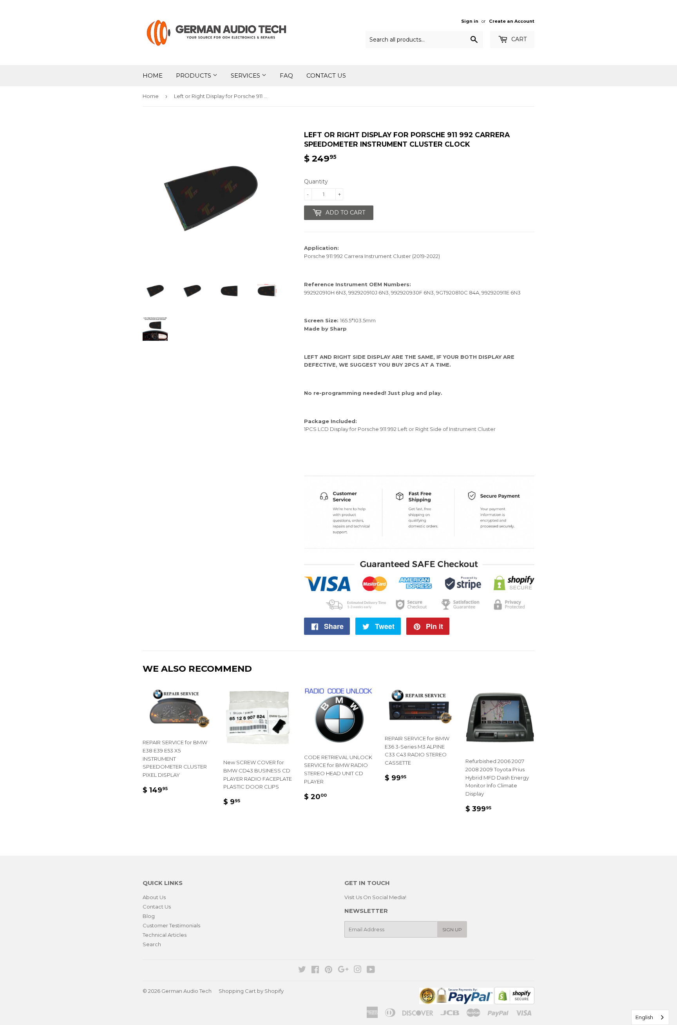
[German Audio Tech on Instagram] (358, 970)
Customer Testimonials (171, 925)
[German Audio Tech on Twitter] (302, 970)
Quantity (316, 181)
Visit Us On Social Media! (375, 897)
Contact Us (326, 75)
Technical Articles (164, 935)
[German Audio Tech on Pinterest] (328, 970)
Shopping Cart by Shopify (251, 991)
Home (153, 75)
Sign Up (452, 929)
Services (246, 75)
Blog (149, 916)
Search (152, 944)
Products (194, 75)
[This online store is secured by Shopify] (514, 1002)
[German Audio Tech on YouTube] (371, 970)
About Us (154, 897)
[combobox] (650, 1017)
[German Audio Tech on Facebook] (315, 970)
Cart (518, 39)
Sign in (469, 21)
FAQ (286, 75)
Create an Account (511, 21)
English (644, 1017)
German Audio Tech (186, 991)
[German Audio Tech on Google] (343, 970)
